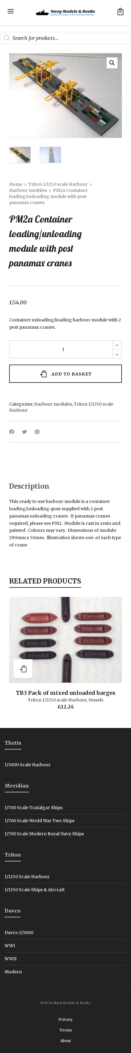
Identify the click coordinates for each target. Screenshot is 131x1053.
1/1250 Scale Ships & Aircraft (35, 889)
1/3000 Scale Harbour (28, 764)
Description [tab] (29, 486)
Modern (13, 972)
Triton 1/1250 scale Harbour (57, 184)
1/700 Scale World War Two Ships (39, 820)
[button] (112, 62)
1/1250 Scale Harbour (27, 876)
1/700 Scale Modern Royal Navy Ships (44, 834)
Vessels (95, 700)
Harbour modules (28, 190)
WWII (10, 958)
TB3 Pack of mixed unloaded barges (65, 692)
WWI (10, 945)
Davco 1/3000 (19, 932)
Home (15, 184)
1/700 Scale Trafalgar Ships (33, 807)
